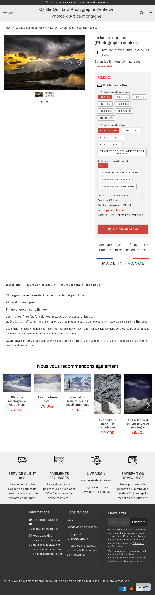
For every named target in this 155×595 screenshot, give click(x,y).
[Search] (141, 13)
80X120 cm (106, 111)
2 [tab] (47, 102)
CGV (70, 519)
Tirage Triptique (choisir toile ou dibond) (122, 152)
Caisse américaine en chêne (117, 186)
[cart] (150, 13)
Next (80, 62)
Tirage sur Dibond (111, 137)
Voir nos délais (105, 66)
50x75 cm (139, 97)
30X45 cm (105, 97)
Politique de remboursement (77, 536)
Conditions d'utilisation (82, 526)
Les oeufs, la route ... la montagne (107, 423)
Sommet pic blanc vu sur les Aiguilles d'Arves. (77, 401)
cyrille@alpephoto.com (44, 528)
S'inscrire (138, 522)
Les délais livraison (46, 519)
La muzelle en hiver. (47, 399)
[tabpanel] (39, 94)
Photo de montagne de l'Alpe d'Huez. (17, 401)
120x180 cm (106, 118)
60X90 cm (105, 104)
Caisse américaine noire (115, 179)
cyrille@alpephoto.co (131, 561)
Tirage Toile (131, 130)
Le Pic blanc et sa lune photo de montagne (138, 423)
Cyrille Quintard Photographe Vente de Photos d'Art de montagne (56, 580)
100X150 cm (124, 111)
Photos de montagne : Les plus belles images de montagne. (82, 550)
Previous (8, 62)
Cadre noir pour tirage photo (119, 172)
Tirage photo (108, 130)
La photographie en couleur (31, 27)
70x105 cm (123, 104)
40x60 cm (122, 97)
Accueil (8, 27)
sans (103, 165)
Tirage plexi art (110, 144)
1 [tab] (42, 102)
